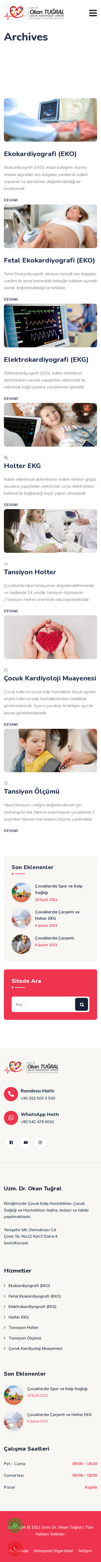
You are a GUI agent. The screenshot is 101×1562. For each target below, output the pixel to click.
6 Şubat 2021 (46, 925)
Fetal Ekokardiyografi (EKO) (49, 260)
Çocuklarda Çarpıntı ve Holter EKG (57, 915)
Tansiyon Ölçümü (32, 791)
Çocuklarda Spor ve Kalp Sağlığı (58, 889)
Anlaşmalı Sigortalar (53, 1550)
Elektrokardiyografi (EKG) (46, 359)
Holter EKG (22, 465)
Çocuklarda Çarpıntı (54, 938)
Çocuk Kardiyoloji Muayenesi (50, 678)
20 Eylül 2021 (46, 900)
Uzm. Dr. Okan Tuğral (62, 1527)
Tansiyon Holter (30, 572)
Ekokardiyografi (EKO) (40, 153)
